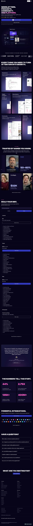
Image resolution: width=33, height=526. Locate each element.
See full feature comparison (16, 336)
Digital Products (19, 485)
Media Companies (3, 494)
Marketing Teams (3, 495)
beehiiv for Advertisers (4, 485)
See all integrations (16, 425)
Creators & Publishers (4, 491)
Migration (18, 496)
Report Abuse (19, 510)
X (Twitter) (2, 503)
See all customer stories (16, 192)
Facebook (2, 500)
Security (18, 509)
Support (18, 494)
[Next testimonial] (18, 369)
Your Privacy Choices (20, 508)
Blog (17, 491)
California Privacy (3, 510)
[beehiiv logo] (3, 1)
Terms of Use (3, 508)
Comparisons (19, 495)
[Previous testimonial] (15, 369)
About (2, 482)
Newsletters (18, 482)
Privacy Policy (3, 509)
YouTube (2, 499)
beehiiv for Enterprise (4, 486)
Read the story (16, 362)
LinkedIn (2, 504)
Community (18, 486)
